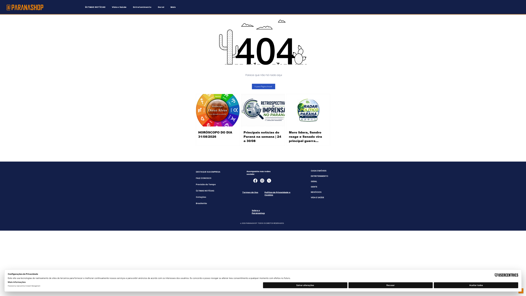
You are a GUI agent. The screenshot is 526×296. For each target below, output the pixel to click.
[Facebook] (255, 181)
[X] (269, 181)
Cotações (201, 197)
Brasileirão (201, 203)
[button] (174, 7)
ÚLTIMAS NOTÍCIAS (203, 190)
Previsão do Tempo (203, 184)
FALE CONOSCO (203, 178)
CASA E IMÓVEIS (318, 170)
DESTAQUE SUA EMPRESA (203, 171)
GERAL (314, 181)
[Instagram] (262, 181)
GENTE (314, 186)
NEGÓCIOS (316, 192)
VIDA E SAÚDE (317, 197)
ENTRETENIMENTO (319, 176)
